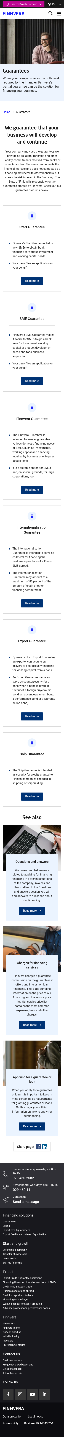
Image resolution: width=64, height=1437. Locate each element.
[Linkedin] (45, 1147)
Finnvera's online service (24, 4)
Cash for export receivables (18, 1295)
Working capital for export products (22, 1303)
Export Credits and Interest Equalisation (25, 1234)
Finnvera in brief (11, 1327)
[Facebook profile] (8, 1394)
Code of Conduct (12, 1332)
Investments (10, 1258)
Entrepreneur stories (14, 1344)
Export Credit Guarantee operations (22, 1278)
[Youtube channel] (32, 1394)
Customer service (12, 1360)
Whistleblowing (11, 1336)
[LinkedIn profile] (44, 1394)
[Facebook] (38, 1147)
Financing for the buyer (15, 1299)
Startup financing (12, 1262)
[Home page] (14, 13)
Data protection (12, 1416)
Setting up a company (15, 1249)
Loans (6, 1225)
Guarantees (9, 1221)
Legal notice (35, 1416)
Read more (30, 910)
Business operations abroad (18, 1290)
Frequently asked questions (18, 1364)
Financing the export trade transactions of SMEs (29, 1282)
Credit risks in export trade (17, 1286)
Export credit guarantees (16, 1230)
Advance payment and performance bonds (26, 1308)
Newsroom (9, 1323)
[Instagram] (20, 1394)
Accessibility (10, 1423)
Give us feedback (12, 1368)
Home (6, 112)
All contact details (12, 1373)
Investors (8, 1340)
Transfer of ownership (15, 1254)
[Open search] (50, 13)
